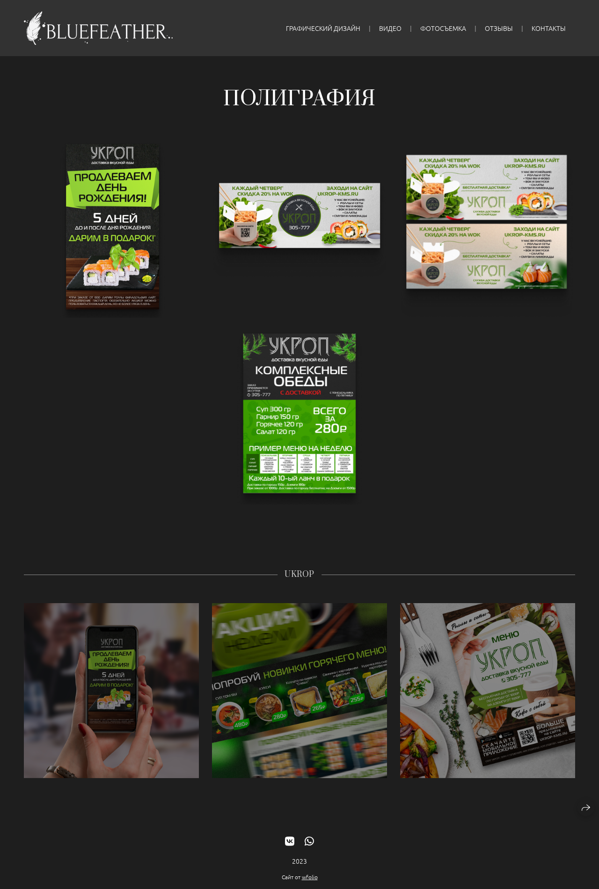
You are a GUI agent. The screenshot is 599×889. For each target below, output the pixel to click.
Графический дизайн (323, 28)
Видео (390, 28)
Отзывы (499, 28)
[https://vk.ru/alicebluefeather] (289, 841)
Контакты (549, 28)
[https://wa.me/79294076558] (309, 841)
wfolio (310, 877)
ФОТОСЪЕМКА (443, 28)
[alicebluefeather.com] (98, 28)
